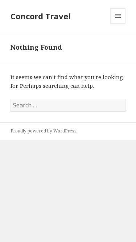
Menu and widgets (118, 23)
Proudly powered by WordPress (44, 131)
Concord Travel (41, 16)
